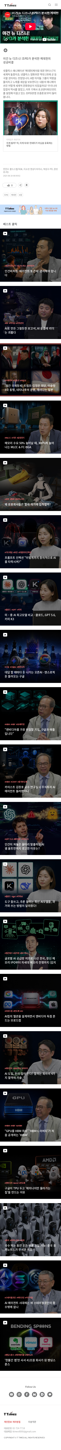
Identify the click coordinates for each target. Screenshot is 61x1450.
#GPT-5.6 (9, 839)
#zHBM (19, 1125)
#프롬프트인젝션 (24, 552)
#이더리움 (29, 1297)
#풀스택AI (24, 953)
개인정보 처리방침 (12, 1421)
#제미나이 (21, 667)
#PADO (23, 380)
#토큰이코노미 (10, 265)
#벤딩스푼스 (9, 1354)
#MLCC (8, 437)
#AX (6, 323)
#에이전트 (31, 265)
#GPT (14, 609)
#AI (21, 1011)
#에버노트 (29, 1354)
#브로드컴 (9, 1011)
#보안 (15, 552)
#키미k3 (19, 896)
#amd (15, 1183)
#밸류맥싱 (17, 1068)
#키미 (19, 609)
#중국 (7, 1240)
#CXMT (14, 781)
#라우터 (25, 1068)
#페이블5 (17, 839)
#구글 (7, 667)
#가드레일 (9, 552)
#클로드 (8, 609)
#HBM (7, 724)
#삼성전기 (21, 437)
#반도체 (16, 1011)
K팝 (20, 194)
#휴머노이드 (19, 499)
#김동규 (16, 380)
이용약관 (32, 1421)
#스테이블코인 (10, 1297)
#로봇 (7, 499)
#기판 (14, 437)
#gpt (14, 896)
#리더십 (12, 323)
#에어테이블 (19, 1354)
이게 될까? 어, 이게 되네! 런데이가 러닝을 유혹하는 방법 (29, 144)
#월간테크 (9, 953)
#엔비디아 (9, 1183)
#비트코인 (20, 1297)
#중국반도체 (22, 781)
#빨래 (12, 499)
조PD (6, 194)
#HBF (13, 724)
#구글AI (13, 667)
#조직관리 (20, 323)
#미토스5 (25, 839)
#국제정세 (9, 380)
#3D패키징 (20, 724)
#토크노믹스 (21, 265)
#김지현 (16, 953)
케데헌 (13, 194)
